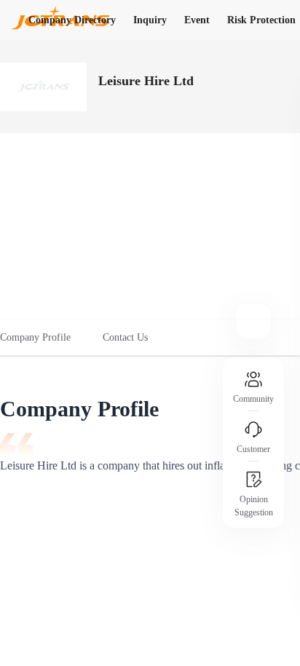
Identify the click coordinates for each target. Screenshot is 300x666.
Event (197, 20)
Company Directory (72, 20)
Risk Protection (261, 20)
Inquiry (150, 20)
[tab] (43, 338)
